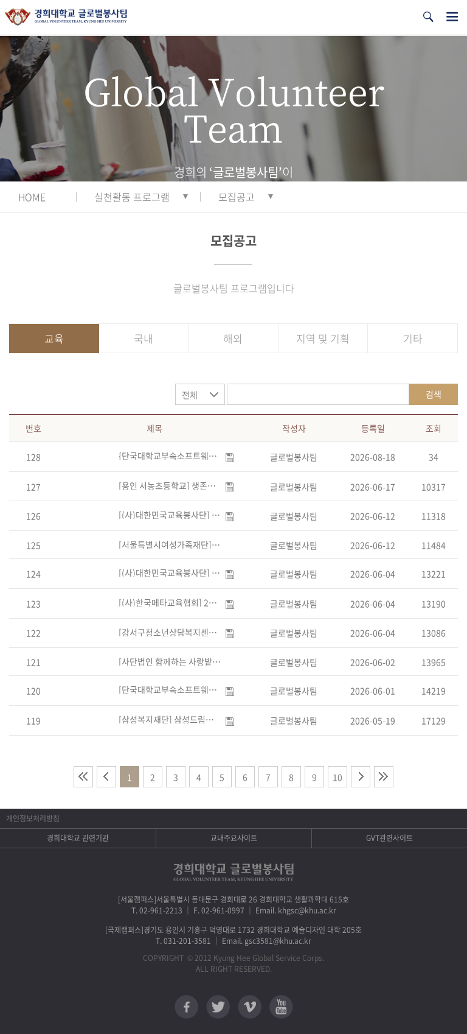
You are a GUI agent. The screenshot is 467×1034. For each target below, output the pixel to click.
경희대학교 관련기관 (78, 837)
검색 (433, 394)
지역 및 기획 (323, 338)
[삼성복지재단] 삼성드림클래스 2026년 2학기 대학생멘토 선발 (170, 719)
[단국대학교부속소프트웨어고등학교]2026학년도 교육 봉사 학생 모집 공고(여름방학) (170, 689)
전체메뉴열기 (452, 17)
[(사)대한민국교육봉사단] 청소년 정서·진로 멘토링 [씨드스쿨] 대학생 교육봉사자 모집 (170, 572)
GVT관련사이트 (389, 837)
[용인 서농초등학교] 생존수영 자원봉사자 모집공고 (170, 485)
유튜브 (281, 1007)
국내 (143, 338)
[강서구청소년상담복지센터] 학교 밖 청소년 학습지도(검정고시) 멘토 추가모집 (170, 632)
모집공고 (236, 196)
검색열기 (428, 17)
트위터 (218, 1007)
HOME (32, 196)
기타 (413, 338)
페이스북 (186, 1007)
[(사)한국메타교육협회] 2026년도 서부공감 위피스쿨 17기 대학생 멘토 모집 (170, 602)
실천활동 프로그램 (132, 196)
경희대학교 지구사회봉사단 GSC (66, 17)
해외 (233, 338)
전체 (190, 395)
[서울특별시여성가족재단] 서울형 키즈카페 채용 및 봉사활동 (170, 544)
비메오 (249, 1007)
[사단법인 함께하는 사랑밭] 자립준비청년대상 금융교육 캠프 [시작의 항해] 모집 (170, 661)
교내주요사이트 (233, 837)
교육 (54, 338)
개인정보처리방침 (33, 818)
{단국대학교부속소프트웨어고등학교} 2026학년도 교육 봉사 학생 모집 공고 (170, 455)
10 (337, 777)
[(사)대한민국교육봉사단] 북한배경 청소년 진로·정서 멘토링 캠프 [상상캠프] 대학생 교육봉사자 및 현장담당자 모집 (170, 514)
